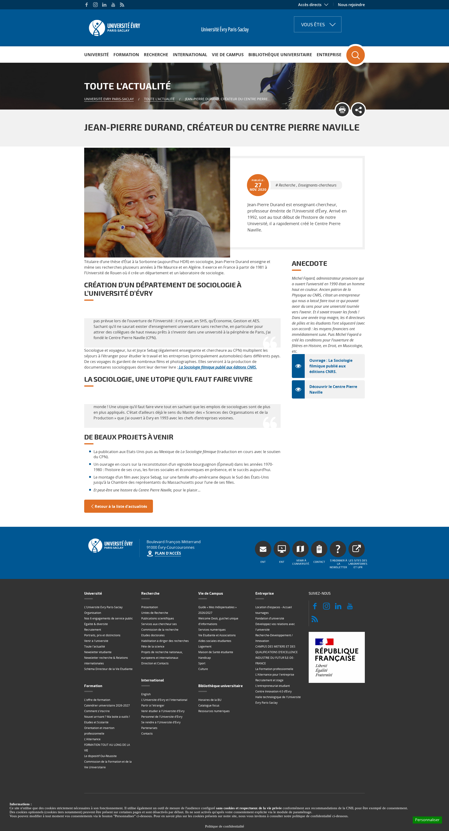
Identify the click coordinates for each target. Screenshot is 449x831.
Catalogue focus (208, 705)
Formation (126, 54)
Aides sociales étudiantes (214, 641)
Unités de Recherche (154, 613)
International (190, 54)
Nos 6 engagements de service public (108, 618)
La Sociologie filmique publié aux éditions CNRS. (218, 367)
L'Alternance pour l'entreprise (274, 675)
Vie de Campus (228, 54)
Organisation (92, 613)
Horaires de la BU (209, 700)
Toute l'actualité (159, 99)
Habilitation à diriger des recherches (165, 641)
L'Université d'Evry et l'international (164, 700)
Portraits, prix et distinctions (102, 635)
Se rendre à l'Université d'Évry (161, 722)
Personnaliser (427, 819)
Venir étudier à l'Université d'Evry (163, 711)
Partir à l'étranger (152, 705)
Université (96, 54)
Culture (203, 669)
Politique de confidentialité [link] (224, 826)
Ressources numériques (214, 711)
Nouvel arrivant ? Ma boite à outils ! (107, 717)
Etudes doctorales (153, 635)
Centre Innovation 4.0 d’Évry (273, 691)
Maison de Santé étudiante (215, 652)
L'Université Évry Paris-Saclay (103, 607)
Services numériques (212, 630)
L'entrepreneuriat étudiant (272, 686)
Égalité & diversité (96, 624)
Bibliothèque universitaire (280, 54)
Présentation (149, 607)
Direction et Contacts (155, 663)
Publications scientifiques (157, 618)
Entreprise (329, 54)
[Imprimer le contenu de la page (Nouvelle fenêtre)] (342, 109)
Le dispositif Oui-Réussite (100, 756)
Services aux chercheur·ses (159, 624)
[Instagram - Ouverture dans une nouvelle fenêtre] (95, 4)
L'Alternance (92, 739)
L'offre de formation (97, 700)
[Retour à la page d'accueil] (114, 26)
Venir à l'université (96, 641)
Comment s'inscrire (97, 711)
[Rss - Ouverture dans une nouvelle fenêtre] (122, 4)
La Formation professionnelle (274, 669)
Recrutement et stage (269, 680)
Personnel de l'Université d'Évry (161, 717)
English (146, 694)
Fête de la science (152, 646)
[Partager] (358, 109)
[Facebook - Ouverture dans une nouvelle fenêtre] (86, 4)
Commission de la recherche (159, 630)
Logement (204, 646)
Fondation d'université (269, 618)
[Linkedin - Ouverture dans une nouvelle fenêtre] (104, 4)
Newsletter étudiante (98, 652)
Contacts (147, 734)
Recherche (156, 54)
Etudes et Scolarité (96, 722)
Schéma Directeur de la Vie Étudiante (108, 669)
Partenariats (149, 728)
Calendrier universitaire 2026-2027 (107, 705)
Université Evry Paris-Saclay (109, 99)
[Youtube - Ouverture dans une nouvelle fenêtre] (113, 4)
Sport (201, 663)
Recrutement (92, 630)
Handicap (204, 658)
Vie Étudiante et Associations (217, 635)
